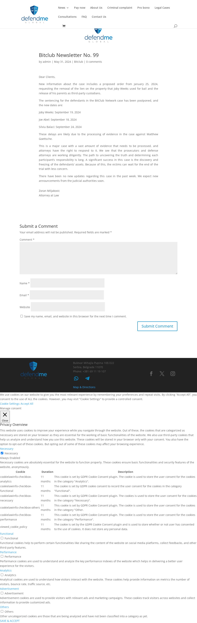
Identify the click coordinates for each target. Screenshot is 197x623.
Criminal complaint (119, 7)
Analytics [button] (6, 570)
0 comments (94, 61)
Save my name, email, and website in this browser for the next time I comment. (75, 316)
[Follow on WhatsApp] (76, 378)
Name (25, 283)
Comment (27, 239)
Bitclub (78, 61)
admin (47, 61)
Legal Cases (162, 7)
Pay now (79, 7)
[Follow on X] (162, 373)
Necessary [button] (6, 448)
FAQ (84, 16)
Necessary (11, 453)
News (61, 7)
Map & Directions (84, 387)
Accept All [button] (27, 403)
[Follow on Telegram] (87, 378)
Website (25, 307)
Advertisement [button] (9, 588)
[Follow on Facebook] (151, 373)
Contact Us (99, 16)
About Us (96, 7)
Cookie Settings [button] (10, 403)
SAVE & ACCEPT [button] (10, 621)
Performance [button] (8, 552)
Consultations (67, 16)
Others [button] (4, 607)
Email (24, 295)
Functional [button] (6, 533)
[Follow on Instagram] (172, 373)
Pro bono (143, 7)
